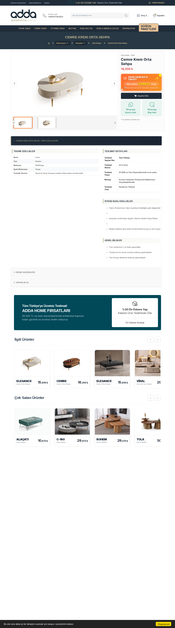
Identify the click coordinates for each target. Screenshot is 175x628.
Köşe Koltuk (86, 28)
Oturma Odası (57, 28)
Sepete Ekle (143, 96)
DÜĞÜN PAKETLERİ (148, 28)
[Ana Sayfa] (49, 43)
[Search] (126, 15)
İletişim (47, 3)
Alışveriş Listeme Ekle (131, 120)
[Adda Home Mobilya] (23, 15)
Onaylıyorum (164, 624)
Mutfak (72, 28)
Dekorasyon (128, 28)
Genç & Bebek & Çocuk (107, 28)
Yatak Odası (24, 28)
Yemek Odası (40, 28)
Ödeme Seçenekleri (18, 3)
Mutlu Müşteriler (35, 3)
